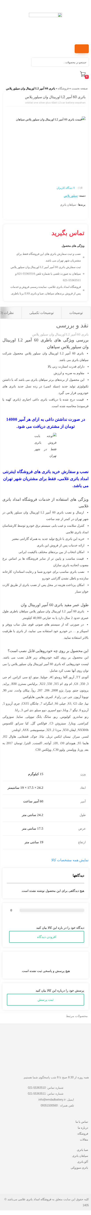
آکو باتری (82, 1161)
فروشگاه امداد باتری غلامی (34, 1199)
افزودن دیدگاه (46, 937)
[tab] (76, 313)
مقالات (84, 1139)
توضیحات (76, 313)
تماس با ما (82, 1121)
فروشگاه (63, 88)
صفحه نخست (80, 88)
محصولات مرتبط (77, 1016)
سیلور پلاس (71, 195)
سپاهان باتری (68, 204)
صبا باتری (82, 1150)
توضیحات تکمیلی (41, 313)
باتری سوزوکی (79, 1167)
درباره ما (83, 1127)
